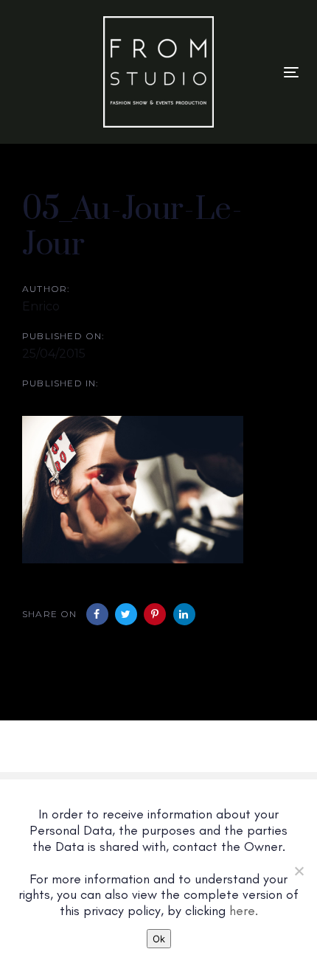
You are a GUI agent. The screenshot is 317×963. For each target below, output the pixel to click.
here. (243, 911)
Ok (159, 939)
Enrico (41, 306)
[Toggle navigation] (291, 71)
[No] (298, 870)
